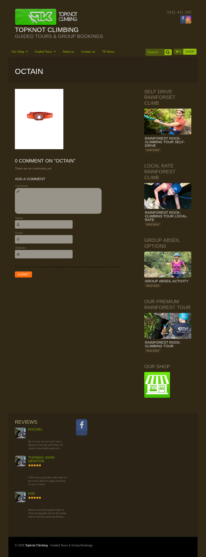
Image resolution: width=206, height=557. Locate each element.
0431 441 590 (179, 12)
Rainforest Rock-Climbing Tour (163, 344)
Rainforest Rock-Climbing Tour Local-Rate (166, 216)
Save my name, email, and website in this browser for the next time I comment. (69, 266)
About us (68, 51)
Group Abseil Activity (166, 281)
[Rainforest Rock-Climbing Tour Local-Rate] (167, 196)
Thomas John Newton (41, 459)
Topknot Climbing (36, 545)
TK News (108, 51)
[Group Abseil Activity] (167, 264)
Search (168, 52)
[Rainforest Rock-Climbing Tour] (167, 326)
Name (19, 218)
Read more (153, 150)
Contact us (88, 51)
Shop (190, 51)
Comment (21, 185)
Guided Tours (44, 51)
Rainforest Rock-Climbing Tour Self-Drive (165, 142)
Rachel (35, 429)
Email (18, 232)
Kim (31, 493)
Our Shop (18, 51)
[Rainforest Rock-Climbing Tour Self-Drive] (167, 122)
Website (20, 247)
